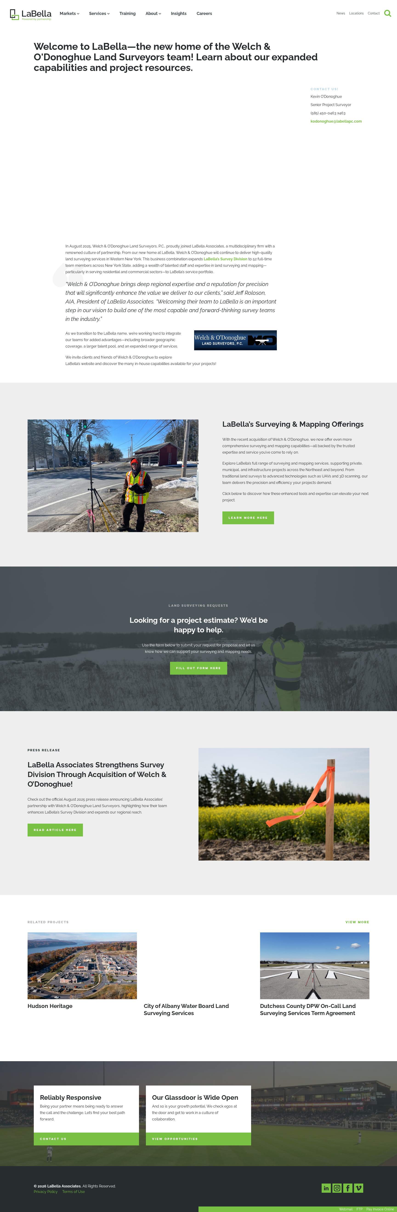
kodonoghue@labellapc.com (336, 121)
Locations (356, 13)
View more (357, 922)
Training (127, 13)
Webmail (346, 1209)
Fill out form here (198, 668)
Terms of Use (73, 1192)
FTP (360, 1209)
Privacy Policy (46, 1192)
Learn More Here (248, 518)
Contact (374, 13)
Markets (68, 13)
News (341, 13)
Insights (179, 13)
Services (97, 13)
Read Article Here (55, 830)
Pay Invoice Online (380, 1209)
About (152, 13)
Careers (204, 13)
